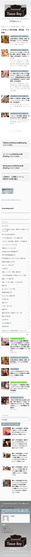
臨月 (22, 44)
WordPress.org (8, 532)
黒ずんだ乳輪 (24, 65)
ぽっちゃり (23, 62)
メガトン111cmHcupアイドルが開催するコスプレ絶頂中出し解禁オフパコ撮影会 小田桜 (19, 373)
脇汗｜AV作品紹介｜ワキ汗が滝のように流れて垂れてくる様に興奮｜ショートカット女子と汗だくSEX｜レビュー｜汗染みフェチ (20, 457)
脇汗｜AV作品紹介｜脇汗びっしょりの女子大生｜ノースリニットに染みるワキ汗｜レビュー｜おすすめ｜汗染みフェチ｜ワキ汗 (20, 444)
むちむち (21, 60)
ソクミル (15, 65)
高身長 (14, 90)
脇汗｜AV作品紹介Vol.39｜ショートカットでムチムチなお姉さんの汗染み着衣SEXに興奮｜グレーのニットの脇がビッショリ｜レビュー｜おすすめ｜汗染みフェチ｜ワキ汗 (20, 486)
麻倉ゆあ (21, 83)
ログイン (6, 527)
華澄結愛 (12, 85)
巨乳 (11, 65)
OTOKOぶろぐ (15, 21)
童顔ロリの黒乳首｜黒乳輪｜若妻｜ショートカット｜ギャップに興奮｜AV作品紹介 (19, 100)
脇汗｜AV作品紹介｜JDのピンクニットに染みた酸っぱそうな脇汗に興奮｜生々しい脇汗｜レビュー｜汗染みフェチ (20, 471)
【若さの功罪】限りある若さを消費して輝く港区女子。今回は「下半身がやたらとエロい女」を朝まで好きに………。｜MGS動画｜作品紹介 (19, 403)
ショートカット (25, 104)
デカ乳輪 (18, 62)
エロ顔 (17, 88)
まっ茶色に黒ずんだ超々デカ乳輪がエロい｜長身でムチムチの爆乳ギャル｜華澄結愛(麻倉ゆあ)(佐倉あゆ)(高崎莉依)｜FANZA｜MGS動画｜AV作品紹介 (20, 77)
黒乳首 (26, 42)
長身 (24, 85)
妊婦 (20, 44)
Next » (19, 131)
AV (20, 42)
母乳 (11, 123)
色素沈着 (27, 63)
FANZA (13, 63)
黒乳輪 (22, 42)
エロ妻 (18, 121)
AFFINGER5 (24, 555)
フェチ (11, 62)
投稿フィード (7, 529)
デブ (13, 87)
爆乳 (23, 63)
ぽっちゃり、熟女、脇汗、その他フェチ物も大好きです (15, 551)
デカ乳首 (26, 60)
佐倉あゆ (17, 87)
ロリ (11, 106)
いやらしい (25, 106)
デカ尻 (21, 88)
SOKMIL (16, 44)
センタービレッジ (25, 121)
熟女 (21, 63)
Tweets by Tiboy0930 (7, 508)
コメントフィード (9, 530)
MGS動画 (20, 85)
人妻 (19, 65)
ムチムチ (26, 83)
